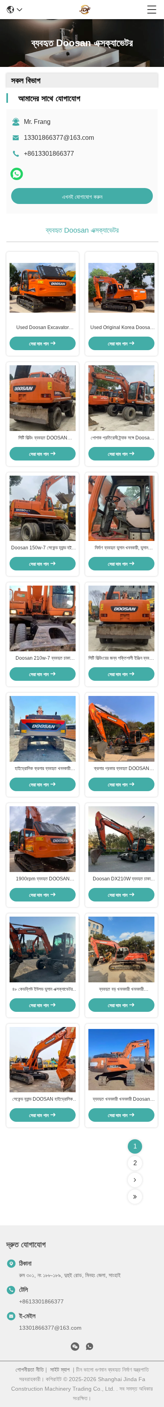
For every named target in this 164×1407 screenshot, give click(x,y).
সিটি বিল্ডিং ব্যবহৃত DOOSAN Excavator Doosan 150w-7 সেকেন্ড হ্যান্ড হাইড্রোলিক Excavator (42, 438)
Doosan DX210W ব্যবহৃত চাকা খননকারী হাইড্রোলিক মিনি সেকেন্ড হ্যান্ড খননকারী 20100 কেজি (121, 879)
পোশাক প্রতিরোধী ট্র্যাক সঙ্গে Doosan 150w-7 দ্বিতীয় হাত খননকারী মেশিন (121, 438)
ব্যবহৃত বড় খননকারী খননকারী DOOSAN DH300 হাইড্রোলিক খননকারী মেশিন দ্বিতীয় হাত (121, 989)
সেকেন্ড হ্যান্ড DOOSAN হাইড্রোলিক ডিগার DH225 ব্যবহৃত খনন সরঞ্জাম (42, 1099)
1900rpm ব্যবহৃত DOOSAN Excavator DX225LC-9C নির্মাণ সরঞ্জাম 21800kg (43, 879)
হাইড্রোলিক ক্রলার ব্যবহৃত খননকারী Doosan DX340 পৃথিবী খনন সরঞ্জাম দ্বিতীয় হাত (43, 769)
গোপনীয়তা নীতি (30, 1369)
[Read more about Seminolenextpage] (135, 1180)
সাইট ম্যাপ (60, 1369)
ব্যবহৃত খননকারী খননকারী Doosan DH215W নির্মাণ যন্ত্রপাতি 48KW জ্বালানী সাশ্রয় (121, 1099)
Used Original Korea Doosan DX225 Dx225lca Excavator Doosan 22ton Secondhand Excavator (121, 328)
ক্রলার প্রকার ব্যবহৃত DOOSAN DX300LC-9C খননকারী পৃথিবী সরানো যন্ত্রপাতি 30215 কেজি (121, 769)
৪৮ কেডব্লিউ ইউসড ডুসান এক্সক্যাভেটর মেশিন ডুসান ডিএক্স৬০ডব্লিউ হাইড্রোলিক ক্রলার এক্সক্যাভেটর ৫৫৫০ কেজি (43, 989)
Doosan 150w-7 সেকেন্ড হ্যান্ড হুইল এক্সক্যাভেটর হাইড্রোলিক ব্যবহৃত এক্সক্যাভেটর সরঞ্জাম (42, 548)
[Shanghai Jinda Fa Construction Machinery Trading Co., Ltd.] (85, 10)
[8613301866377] (89, 1348)
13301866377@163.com (59, 137)
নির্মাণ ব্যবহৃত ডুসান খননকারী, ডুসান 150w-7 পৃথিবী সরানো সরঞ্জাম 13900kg (121, 548)
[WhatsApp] (17, 174)
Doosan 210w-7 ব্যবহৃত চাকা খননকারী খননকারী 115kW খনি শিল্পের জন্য (42, 658)
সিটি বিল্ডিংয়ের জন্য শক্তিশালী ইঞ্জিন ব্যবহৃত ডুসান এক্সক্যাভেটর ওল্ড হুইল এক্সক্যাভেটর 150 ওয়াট (121, 658)
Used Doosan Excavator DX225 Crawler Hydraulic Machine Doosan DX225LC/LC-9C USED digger (42, 328)
